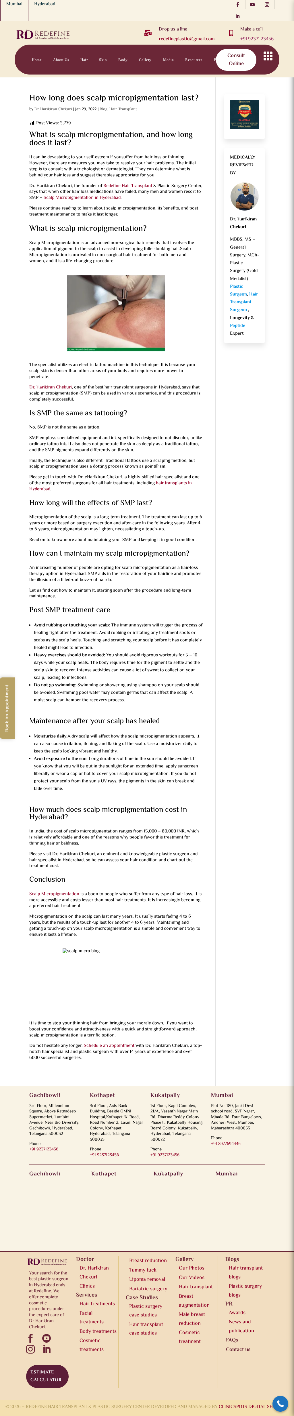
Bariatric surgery (148, 1289)
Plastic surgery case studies (145, 1311)
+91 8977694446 (226, 1144)
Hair (84, 60)
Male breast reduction (192, 1319)
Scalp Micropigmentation (54, 894)
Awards (237, 1313)
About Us (61, 60)
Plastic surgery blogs (245, 1290)
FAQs (232, 1340)
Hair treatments (97, 1304)
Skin (103, 60)
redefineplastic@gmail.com (187, 39)
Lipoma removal (147, 1280)
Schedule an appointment (109, 1045)
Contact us (244, 60)
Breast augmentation (194, 1301)
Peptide (237, 325)
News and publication (241, 1326)
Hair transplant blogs (246, 1272)
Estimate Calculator (46, 1376)
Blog (103, 109)
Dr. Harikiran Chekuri (50, 387)
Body (122, 60)
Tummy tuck (142, 1270)
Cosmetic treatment (190, 1337)
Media (168, 60)
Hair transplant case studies (146, 1329)
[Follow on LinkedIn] (239, 16)
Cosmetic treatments (92, 1345)
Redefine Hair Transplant (128, 186)
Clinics (87, 1286)
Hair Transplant (123, 109)
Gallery (145, 60)
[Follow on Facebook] (239, 4)
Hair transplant (196, 1287)
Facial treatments (92, 1318)
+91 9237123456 (43, 1149)
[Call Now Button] (280, 1404)
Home (37, 60)
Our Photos (191, 1268)
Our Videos (191, 1278)
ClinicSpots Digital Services (253, 1407)
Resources (193, 60)
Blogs (219, 60)
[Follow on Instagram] (268, 4)
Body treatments (98, 1332)
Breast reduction (148, 1261)
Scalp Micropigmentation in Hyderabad (82, 197)
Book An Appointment (7, 708)
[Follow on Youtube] (254, 4)
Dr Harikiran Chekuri (53, 109)
